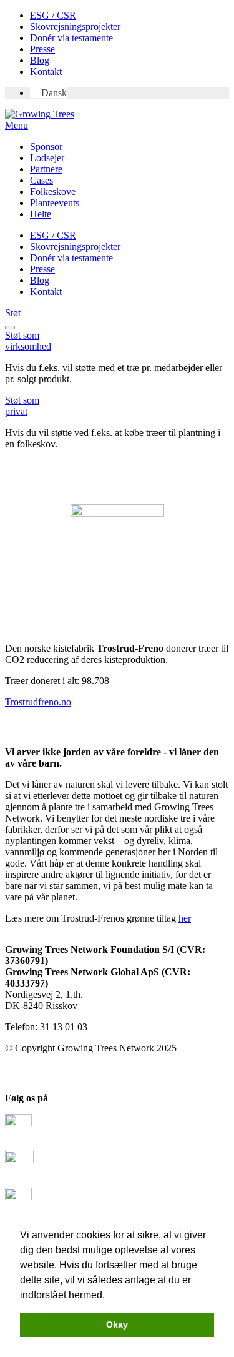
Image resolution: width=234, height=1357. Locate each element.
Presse (42, 49)
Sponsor (46, 146)
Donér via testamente (71, 37)
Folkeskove (53, 191)
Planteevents (54, 202)
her (184, 918)
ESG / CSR (53, 15)
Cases (41, 180)
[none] (129, 93)
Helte (40, 214)
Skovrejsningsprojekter (75, 26)
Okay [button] (117, 1325)
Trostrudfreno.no (38, 702)
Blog (39, 60)
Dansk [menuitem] (54, 92)
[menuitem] (48, 92)
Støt (13, 312)
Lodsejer (47, 157)
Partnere (46, 169)
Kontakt (46, 71)
